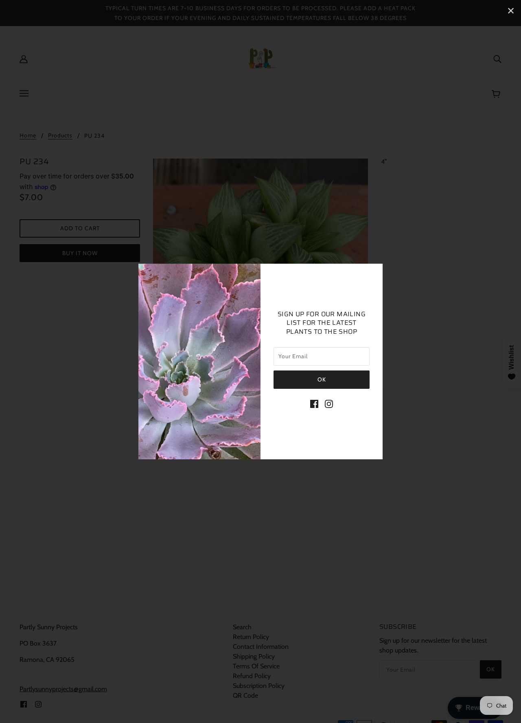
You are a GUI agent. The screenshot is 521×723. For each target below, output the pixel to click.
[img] (314, 403)
